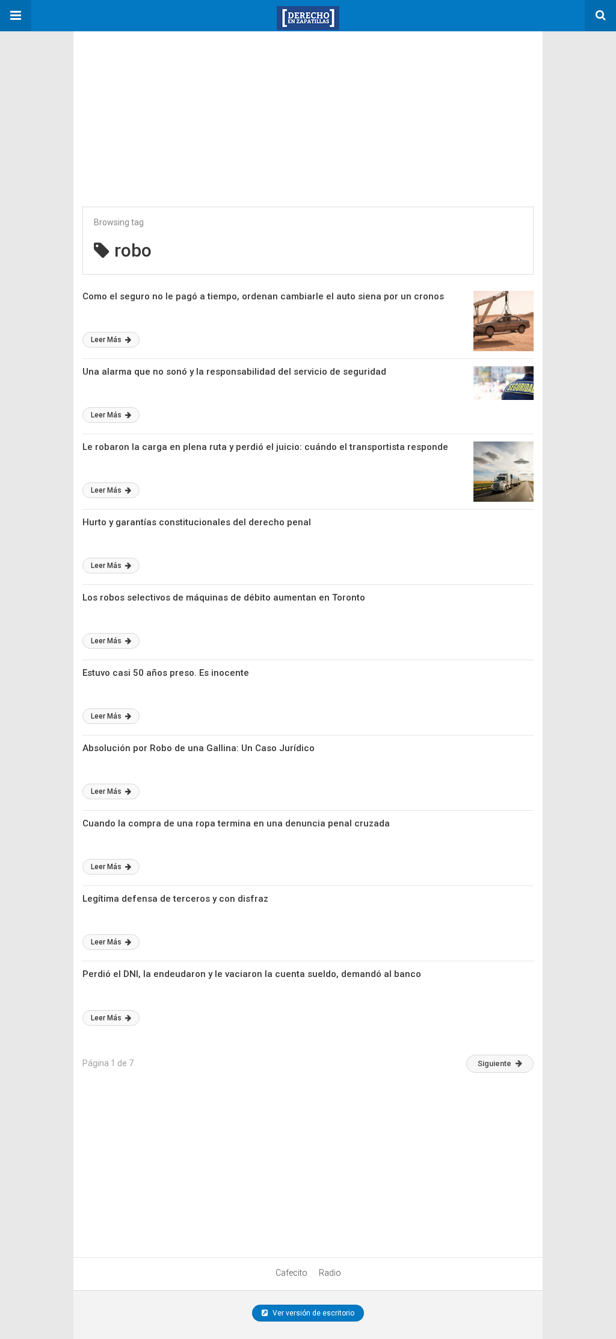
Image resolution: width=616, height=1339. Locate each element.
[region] (163, 106)
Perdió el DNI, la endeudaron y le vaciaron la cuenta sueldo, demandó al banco (251, 974)
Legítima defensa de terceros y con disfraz (175, 898)
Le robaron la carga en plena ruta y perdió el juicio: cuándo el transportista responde (265, 447)
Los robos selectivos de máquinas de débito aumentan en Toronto (223, 597)
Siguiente (494, 1063)
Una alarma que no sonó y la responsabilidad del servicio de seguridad (234, 371)
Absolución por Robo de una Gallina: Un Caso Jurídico (198, 748)
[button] (15, 15)
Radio (330, 1273)
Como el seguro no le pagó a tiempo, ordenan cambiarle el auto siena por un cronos (263, 296)
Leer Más (107, 340)
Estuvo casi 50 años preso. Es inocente (165, 672)
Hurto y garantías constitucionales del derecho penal (196, 522)
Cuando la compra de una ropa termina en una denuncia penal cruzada (236, 823)
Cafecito (291, 1273)
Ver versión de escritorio (312, 1313)
